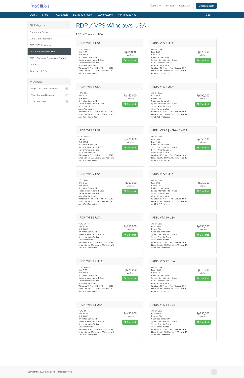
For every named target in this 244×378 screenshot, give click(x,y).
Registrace (184, 5)
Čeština (154, 5)
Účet (209, 14)
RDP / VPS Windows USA (43, 51)
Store (46, 14)
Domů (33, 14)
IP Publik (34, 64)
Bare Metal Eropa (39, 32)
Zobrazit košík (206, 5)
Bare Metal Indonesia (41, 38)
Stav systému (105, 14)
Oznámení (62, 14)
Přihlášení (170, 5)
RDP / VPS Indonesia (40, 45)
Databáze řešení (82, 14)
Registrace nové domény (44, 88)
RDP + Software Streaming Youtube (48, 58)
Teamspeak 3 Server (41, 70)
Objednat (131, 60)
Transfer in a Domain (42, 95)
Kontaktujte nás (127, 14)
